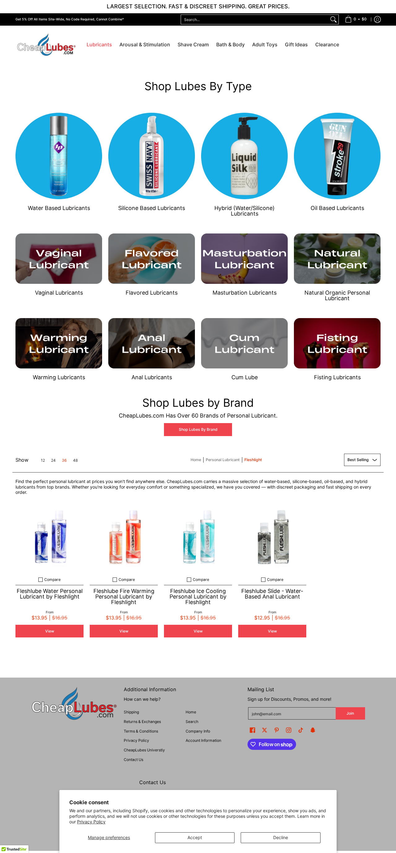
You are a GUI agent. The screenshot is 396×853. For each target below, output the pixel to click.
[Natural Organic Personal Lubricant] (337, 258)
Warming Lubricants (59, 377)
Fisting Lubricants (337, 377)
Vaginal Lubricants (59, 292)
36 (64, 460)
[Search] (333, 19)
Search (192, 721)
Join (350, 713)
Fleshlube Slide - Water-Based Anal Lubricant (272, 594)
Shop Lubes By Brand (198, 429)
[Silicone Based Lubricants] (151, 156)
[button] (252, 729)
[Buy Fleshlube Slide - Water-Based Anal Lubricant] (272, 537)
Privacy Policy (91, 821)
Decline (280, 837)
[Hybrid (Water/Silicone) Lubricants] (244, 156)
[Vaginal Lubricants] (58, 258)
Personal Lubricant (223, 459)
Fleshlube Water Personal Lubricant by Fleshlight (50, 594)
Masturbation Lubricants (245, 292)
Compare (52, 580)
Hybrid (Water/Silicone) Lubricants (244, 211)
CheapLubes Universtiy (144, 750)
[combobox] (255, 19)
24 (53, 460)
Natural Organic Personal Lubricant (337, 295)
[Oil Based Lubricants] (337, 156)
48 (75, 460)
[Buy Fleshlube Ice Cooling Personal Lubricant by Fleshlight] (198, 537)
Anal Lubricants (151, 377)
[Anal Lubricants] (151, 343)
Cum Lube (244, 377)
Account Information (203, 740)
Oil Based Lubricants (337, 208)
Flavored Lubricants (152, 292)
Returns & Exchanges (142, 721)
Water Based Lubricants (59, 208)
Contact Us (133, 759)
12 (43, 460)
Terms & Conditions (141, 731)
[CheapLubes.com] (46, 45)
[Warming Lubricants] (58, 343)
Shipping (131, 712)
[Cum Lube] (244, 343)
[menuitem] (355, 19)
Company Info (198, 731)
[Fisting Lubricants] (337, 343)
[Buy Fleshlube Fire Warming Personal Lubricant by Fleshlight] (124, 537)
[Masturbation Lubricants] (244, 258)
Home (196, 459)
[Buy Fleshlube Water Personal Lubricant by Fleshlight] (49, 537)
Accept (194, 837)
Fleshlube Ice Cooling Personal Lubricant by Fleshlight (198, 596)
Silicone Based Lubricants (151, 208)
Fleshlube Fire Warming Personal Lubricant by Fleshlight (123, 596)
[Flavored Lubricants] (151, 258)
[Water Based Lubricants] (58, 156)
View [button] (49, 631)
